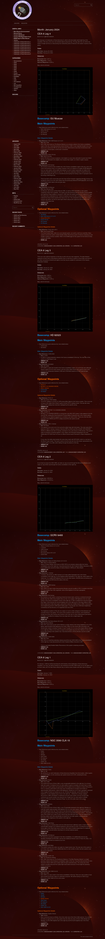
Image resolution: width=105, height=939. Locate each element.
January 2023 (17, 168)
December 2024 (18, 156)
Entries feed (17, 199)
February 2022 (17, 178)
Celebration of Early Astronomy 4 (22, 47)
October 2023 (17, 163)
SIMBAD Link (44, 151)
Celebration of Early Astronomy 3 (22, 45)
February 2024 (17, 159)
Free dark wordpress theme (86, 936)
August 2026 (17, 144)
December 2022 (18, 170)
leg (81, 246)
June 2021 (16, 187)
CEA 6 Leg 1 (44, 657)
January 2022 (17, 180)
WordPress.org (17, 202)
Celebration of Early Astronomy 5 (22, 48)
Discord (16, 23)
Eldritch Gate (17, 74)
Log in (15, 197)
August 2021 (17, 183)
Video (15, 90)
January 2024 (17, 161)
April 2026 (16, 149)
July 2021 (16, 185)
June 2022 (16, 175)
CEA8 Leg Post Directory (20, 215)
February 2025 (17, 152)
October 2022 (17, 171)
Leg (64, 246)
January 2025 (17, 154)
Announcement (48, 246)
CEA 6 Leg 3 (44, 250)
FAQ (15, 78)
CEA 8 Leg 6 (17, 222)
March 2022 (17, 176)
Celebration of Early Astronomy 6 (22, 50)
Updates (67, 246)
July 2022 (16, 173)
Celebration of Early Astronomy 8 (22, 54)
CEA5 (15, 66)
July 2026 (16, 145)
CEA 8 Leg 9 (17, 217)
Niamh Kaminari (50, 36)
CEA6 (54, 246)
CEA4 (15, 64)
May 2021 (16, 189)
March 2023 (17, 164)
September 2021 (18, 182)
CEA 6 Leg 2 (44, 456)
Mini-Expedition (18, 85)
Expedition (59, 246)
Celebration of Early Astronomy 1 (22, 42)
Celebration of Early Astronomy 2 (22, 43)
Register (24, 23)
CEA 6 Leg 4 (44, 33)
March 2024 (17, 158)
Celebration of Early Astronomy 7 (22, 52)
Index (15, 80)
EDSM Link (44, 153)
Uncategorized (17, 86)
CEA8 (15, 71)
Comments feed (18, 201)
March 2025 (17, 151)
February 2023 (17, 166)
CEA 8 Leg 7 (17, 220)
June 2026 (16, 147)
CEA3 (15, 62)
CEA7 (15, 69)
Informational (17, 81)
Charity (15, 73)
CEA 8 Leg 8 (17, 218)
